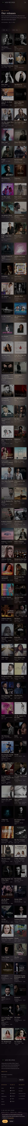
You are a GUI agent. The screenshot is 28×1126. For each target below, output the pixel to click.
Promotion (21, 1090)
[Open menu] (25, 2)
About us (3, 1104)
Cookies (20, 1112)
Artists (2, 1093)
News (2, 1099)
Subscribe (21, 1079)
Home (2, 1088)
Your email (4, 1076)
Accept (5, 1121)
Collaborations (4, 1096)
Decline (11, 1121)
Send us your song (22, 1093)
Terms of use (13, 1112)
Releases (3, 1090)
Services (2, 1101)
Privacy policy (5, 1112)
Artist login (21, 1088)
